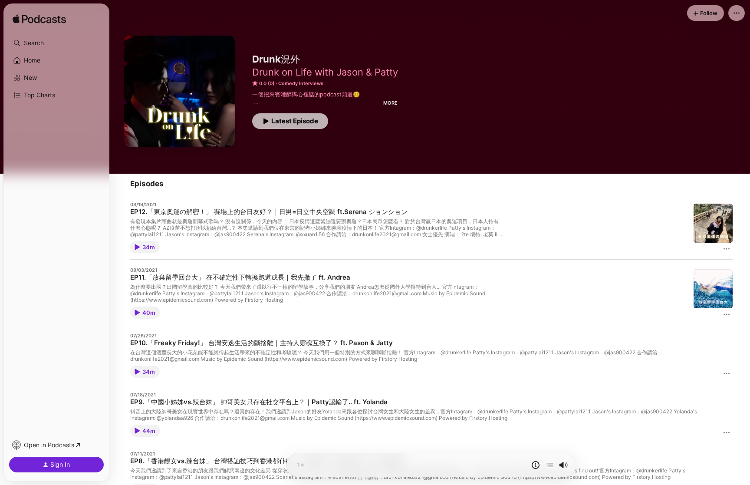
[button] (56, 43)
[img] (39, 19)
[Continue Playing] (550, 465)
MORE (390, 103)
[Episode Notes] (535, 465)
